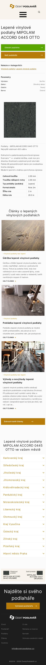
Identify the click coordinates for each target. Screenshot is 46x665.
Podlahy (4, 634)
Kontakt (26, 634)
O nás (25, 624)
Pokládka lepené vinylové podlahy (22, 323)
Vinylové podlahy (8, 69)
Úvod (3, 624)
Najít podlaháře (11, 55)
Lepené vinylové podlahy (26, 69)
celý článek (8, 281)
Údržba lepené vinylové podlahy (21, 258)
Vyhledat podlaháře (24, 606)
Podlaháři (5, 629)
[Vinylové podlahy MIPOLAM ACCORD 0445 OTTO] (20, 120)
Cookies (4, 643)
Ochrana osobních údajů (33, 638)
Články (4, 638)
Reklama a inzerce (30, 629)
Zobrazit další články (13, 421)
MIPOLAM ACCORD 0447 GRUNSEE (34, 575)
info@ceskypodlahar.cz (23, 649)
